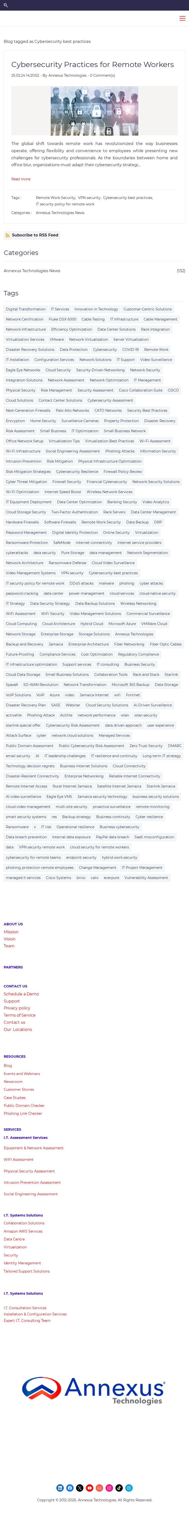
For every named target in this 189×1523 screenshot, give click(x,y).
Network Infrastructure (26, 329)
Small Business (53, 431)
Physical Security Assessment (29, 1171)
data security (44, 553)
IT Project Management (142, 867)
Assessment (53, 1148)
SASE (55, 705)
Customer (13, 1089)
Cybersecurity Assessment (110, 400)
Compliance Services (58, 654)
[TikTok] (119, 1488)
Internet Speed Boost (63, 492)
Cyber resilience (149, 817)
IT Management (147, 380)
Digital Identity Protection (75, 532)
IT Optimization (85, 431)
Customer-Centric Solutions (148, 309)
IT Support (126, 360)
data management (106, 553)
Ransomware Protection (27, 542)
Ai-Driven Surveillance (153, 705)
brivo (81, 878)
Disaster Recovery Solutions (30, 349)
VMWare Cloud (154, 624)
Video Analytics (155, 502)
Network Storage (20, 634)
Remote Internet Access (26, 786)
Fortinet (133, 695)
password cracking (22, 593)
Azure (55, 695)
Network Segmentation (147, 553)
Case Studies (15, 1097)
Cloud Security (58, 370)
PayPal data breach (112, 837)
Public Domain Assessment (29, 746)
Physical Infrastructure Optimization (110, 461)
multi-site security (71, 807)
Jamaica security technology (102, 796)
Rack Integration (155, 329)
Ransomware (17, 827)
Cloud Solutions (19, 400)
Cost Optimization (97, 654)
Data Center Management (153, 512)
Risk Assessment (20, 431)
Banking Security (122, 502)
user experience (160, 725)
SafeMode (61, 542)
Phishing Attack (41, 715)
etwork (36, 1148)
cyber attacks (151, 583)
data (10, 847)
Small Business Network (125, 431)
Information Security (158, 451)
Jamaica (56, 644)
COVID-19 (130, 349)
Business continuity (113, 817)
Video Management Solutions (95, 613)
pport (14, 1001)
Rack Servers (114, 512)
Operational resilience (75, 827)
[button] (6, 5)
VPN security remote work (42, 847)
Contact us (14, 1022)
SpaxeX (12, 684)
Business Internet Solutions (83, 766)
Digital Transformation (26, 309)
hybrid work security (119, 857)
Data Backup (137, 522)
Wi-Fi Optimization (22, 492)
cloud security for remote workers (99, 847)
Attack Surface (18, 735)
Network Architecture (24, 563)
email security (18, 756)
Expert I (10, 1320)
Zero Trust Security (146, 746)
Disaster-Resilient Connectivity (32, 776)
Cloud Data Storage (23, 674)
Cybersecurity (105, 349)
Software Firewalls (60, 522)
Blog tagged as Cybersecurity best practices (47, 41)
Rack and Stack (146, 674)
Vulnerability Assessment (146, 878)
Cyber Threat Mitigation (26, 482)
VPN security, (90, 198)
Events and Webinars (22, 1074)
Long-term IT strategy (162, 756)
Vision (10, 939)
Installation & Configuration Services (35, 1314)
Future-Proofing (20, 654)
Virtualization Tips (64, 441)
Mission (11, 932)
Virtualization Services (25, 339)
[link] (94, 1347)
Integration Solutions (24, 380)
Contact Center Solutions (60, 400)
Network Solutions (95, 360)
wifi (117, 695)
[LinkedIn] (60, 1488)
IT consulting (108, 664)
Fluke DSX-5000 (62, 319)
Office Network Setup (24, 441)
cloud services (122, 593)
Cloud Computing (21, 624)
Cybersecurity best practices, (129, 198)
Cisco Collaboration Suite (140, 390)
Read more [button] (20, 179)
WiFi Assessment (21, 613)
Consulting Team (35, 1320)
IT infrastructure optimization (31, 664)
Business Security (140, 664)
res (54, 817)
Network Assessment (66, 380)
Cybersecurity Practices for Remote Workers (92, 64)
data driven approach (123, 725)
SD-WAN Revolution (40, 684)
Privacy (11, 1008)
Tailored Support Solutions (27, 1271)
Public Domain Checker (24, 1105)
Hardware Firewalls (22, 522)
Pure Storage (72, 553)
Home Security (43, 421)
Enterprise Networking (84, 776)
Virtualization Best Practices (109, 441)
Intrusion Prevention (23, 461)
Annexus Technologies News (60, 213)
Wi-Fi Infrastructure (23, 451)
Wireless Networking (138, 603)
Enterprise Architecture (88, 644)
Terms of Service (20, 1015)
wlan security (145, 715)
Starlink (171, 674)
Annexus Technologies (67, 75)
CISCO (173, 390)
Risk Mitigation (60, 461)
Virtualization (146, 532)
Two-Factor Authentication (74, 512)
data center (53, 593)
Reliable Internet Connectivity (134, 776)
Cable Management (160, 319)
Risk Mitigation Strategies (28, 471)
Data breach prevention (26, 837)
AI (37, 756)
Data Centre (14, 1239)
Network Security (145, 370)
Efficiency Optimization (71, 329)
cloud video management (28, 807)
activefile (14, 715)
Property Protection (121, 421)
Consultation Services (27, 1308)
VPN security (72, 573)
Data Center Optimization (79, 502)
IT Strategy (15, 603)
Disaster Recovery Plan (26, 705)
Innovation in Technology (96, 309)
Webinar (73, 705)
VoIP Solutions (18, 695)
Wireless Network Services (109, 492)
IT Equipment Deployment (29, 502)
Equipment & (15, 1148)
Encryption (15, 421)
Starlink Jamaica (161, 786)
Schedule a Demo (21, 994)
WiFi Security (52, 613)
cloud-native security (158, 593)
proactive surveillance (111, 807)
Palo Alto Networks (72, 410)
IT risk (46, 827)
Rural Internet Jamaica (72, 786)
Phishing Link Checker (23, 1113)
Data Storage (166, 684)
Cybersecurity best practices (113, 573)
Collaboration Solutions (24, 1223)
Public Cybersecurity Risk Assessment (91, 746)
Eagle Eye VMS (59, 796)
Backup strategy (76, 817)
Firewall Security (66, 482)
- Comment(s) (101, 75)
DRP (158, 522)
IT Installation (17, 360)
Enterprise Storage (57, 634)
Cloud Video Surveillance (113, 563)
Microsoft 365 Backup (130, 684)
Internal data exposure (71, 837)
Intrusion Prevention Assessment (32, 1182)
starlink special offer (23, 725)
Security (11, 1255)
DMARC (175, 746)
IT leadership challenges (65, 756)
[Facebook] (70, 1488)
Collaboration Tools (110, 674)
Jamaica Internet (94, 695)
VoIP (40, 695)
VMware (57, 339)
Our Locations (18, 1029)
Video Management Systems (31, 573)
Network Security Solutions (156, 482)
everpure (111, 878)
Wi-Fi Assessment (155, 441)
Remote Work (156, 349)
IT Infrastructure (124, 319)
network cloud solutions (72, 735)
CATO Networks (108, 410)
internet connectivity (94, 542)
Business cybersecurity (119, 827)
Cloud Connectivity (129, 766)
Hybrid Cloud (91, 624)
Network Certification (24, 319)
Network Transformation (85, 684)
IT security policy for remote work (65, 204)
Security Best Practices (147, 410)
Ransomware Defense (67, 563)
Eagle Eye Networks (23, 370)
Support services (77, 664)
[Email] (99, 1488)
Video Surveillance (156, 360)
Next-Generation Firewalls (28, 410)
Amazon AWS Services (23, 1231)
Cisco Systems (58, 878)
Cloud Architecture (58, 624)
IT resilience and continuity (114, 756)
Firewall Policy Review (123, 471)
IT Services (60, 309)
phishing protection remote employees (40, 867)
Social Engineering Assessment (73, 451)
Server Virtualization (131, 339)
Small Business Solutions (67, 674)
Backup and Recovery (24, 644)
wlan (125, 715)
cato (94, 878)
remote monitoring (153, 807)
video (69, 695)
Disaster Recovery (159, 421)
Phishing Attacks (120, 451)
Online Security (116, 532)
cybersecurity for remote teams (33, 857)
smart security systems (26, 817)
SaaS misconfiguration (154, 837)
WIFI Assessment (18, 1159)
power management (86, 593)
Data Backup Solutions (95, 603)
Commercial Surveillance (148, 613)
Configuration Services (54, 360)
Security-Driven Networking (100, 370)
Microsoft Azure (122, 624)
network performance (96, 715)
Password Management (26, 532)
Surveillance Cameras (80, 421)
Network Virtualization (88, 339)
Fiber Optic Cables (166, 644)
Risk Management (56, 390)
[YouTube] (89, 1488)
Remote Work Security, (57, 198)
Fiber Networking (129, 644)
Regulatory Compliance (138, 654)
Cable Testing (93, 319)
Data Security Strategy (50, 603)
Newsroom (13, 1081)
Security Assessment (95, 390)
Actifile (66, 715)
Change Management (97, 867)
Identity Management (22, 1263)
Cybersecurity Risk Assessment (73, 725)
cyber (41, 735)
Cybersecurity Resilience (77, 471)
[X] (79, 1488)
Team (9, 946)
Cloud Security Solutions (107, 705)
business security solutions (156, 796)
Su (6, 1001)
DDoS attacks (82, 583)
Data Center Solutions (116, 329)
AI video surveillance (23, 796)
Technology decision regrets (30, 766)
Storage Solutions (94, 634)
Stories (28, 1089)
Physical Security (20, 390)
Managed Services (114, 735)
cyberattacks (17, 553)
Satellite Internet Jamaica (119, 786)
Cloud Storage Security (26, 512)
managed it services (23, 878)
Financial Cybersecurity (107, 482)
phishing (126, 583)
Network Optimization (109, 380)
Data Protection (74, 349)
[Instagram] (109, 1488)
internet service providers (139, 542)
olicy (25, 1008)
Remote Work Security (101, 522)
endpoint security (81, 857)
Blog (8, 1065)
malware (106, 583)
